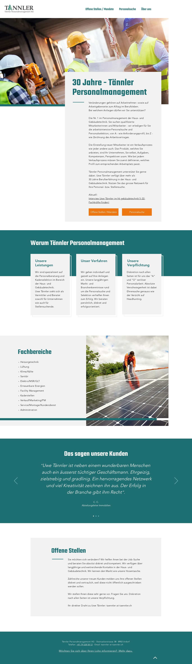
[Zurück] (16, 481)
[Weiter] (176, 481)
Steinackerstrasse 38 (106, 641)
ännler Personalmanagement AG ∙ (80, 641)
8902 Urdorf (124, 641)
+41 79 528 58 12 (85, 644)
